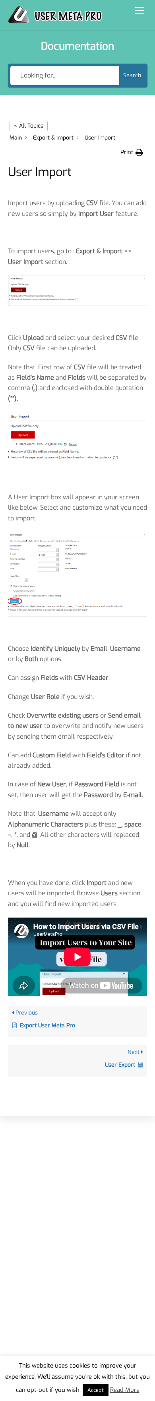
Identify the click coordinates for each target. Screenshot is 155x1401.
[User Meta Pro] (55, 20)
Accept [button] (95, 1390)
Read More (125, 1390)
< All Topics (28, 126)
